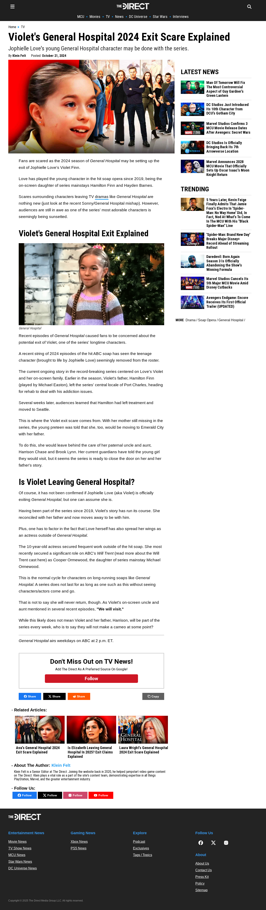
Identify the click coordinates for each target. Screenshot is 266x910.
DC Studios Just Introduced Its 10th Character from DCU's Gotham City (227, 109)
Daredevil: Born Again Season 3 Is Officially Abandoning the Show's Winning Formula (224, 263)
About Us (202, 863)
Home (12, 27)
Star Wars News (20, 861)
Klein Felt (19, 56)
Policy (199, 883)
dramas (101, 196)
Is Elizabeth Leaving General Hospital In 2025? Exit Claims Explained (90, 752)
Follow (27, 795)
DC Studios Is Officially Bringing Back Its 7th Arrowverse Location (224, 147)
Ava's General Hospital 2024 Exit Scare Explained (38, 750)
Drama (191, 320)
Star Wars (160, 16)
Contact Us (203, 870)
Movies (95, 16)
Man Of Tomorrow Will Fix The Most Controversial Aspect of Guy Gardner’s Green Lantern (225, 89)
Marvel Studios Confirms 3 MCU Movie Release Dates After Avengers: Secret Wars (228, 128)
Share (32, 696)
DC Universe (138, 16)
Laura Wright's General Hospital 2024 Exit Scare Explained (143, 750)
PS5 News (78, 848)
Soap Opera (207, 320)
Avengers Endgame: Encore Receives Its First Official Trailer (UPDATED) (227, 302)
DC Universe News (22, 868)
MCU (80, 16)
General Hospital (230, 320)
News (119, 16)
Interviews (181, 16)
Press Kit (202, 877)
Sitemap (201, 890)
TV (108, 16)
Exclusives (141, 848)
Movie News (17, 841)
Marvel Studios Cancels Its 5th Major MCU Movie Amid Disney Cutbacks (227, 283)
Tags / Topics (142, 855)
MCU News (16, 855)
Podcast (139, 841)
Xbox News (79, 841)
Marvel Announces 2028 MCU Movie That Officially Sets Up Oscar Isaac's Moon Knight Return (227, 168)
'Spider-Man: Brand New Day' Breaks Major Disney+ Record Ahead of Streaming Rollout (228, 241)
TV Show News (19, 848)
